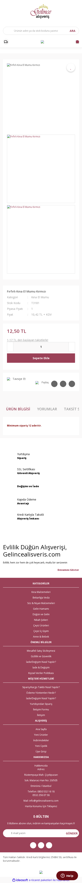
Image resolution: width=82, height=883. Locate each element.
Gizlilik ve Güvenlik (41, 656)
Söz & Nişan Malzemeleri (41, 603)
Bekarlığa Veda (41, 597)
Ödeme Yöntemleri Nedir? (41, 692)
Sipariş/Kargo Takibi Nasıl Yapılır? (41, 687)
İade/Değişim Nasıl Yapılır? (41, 662)
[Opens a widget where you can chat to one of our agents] (67, 876)
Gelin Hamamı (41, 608)
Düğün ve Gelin (41, 614)
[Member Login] (42, 41)
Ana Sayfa (41, 729)
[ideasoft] (20, 880)
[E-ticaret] (40, 880)
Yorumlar (47, 409)
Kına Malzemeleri (41, 592)
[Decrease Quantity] (10, 346)
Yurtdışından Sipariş (41, 704)
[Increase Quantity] (72, 346)
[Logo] (40, 11)
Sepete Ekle (41, 358)
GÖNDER (72, 833)
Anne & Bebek (41, 636)
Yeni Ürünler (41, 734)
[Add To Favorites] (71, 67)
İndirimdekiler (41, 740)
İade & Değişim (41, 667)
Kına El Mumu (40, 297)
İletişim (41, 715)
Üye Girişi (41, 751)
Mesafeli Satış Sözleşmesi (41, 650)
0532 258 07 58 (41, 795)
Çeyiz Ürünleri (41, 625)
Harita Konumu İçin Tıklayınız (41, 806)
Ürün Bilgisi (18, 409)
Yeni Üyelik (41, 746)
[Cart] (77, 41)
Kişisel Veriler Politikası (41, 673)
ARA (72, 31)
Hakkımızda (41, 765)
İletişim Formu (41, 709)
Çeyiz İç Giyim (41, 631)
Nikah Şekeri (41, 620)
